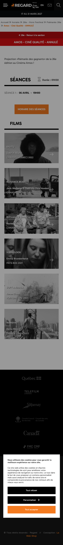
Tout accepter (31, 509)
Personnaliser (29, 500)
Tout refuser (31, 490)
